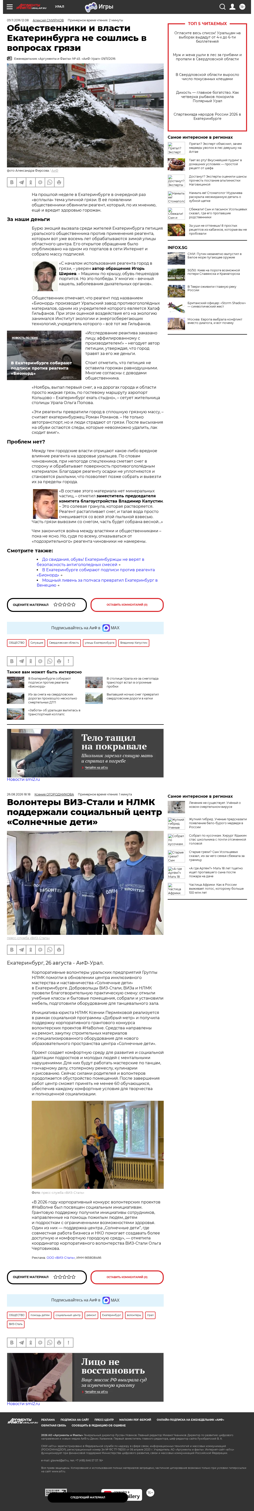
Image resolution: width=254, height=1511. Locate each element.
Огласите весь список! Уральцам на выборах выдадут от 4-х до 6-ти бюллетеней (207, 37)
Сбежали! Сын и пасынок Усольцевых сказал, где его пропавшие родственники (218, 213)
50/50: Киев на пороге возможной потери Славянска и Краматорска (214, 272)
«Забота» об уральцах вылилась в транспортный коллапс (54, 712)
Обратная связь (53, 1425)
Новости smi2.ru (23, 779)
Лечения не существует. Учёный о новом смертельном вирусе (215, 805)
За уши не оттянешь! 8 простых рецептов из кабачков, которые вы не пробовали (218, 229)
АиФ (54, 170)
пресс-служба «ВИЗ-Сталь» (28, 938)
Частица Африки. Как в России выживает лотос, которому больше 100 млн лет (216, 888)
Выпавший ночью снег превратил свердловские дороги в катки (133, 696)
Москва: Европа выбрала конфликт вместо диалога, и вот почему (215, 321)
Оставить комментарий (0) (127, 604)
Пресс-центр (104, 1419)
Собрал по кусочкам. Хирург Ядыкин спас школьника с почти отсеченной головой (218, 839)
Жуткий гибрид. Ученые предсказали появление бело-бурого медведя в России (218, 823)
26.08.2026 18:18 (19, 794)
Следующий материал (87, 1497)
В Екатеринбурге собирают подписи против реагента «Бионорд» (49, 682)
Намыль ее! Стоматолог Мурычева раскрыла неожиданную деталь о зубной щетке (215, 197)
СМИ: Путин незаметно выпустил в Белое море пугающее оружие (215, 255)
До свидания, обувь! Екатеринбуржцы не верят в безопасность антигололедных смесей (90, 562)
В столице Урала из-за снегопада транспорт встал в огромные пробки (133, 682)
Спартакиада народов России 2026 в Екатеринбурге (207, 116)
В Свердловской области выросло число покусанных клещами (207, 77)
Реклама (48, 1419)
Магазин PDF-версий (135, 1419)
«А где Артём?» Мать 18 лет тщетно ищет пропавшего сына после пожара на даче (216, 872)
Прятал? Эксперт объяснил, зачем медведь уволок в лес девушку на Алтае (215, 148)
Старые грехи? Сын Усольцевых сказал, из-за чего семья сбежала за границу (217, 856)
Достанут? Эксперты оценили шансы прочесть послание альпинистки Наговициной (218, 180)
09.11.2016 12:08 (18, 20)
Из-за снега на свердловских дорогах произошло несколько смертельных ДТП (52, 698)
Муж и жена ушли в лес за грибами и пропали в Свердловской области (207, 57)
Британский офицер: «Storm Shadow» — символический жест (217, 304)
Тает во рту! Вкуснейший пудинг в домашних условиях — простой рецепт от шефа (215, 164)
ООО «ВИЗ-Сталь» (61, 1257)
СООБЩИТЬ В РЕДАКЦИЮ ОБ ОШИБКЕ (99, 1425)
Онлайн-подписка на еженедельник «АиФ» (190, 1419)
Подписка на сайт (75, 1419)
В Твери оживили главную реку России (212, 288)
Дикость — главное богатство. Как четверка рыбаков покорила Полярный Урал (207, 97)
